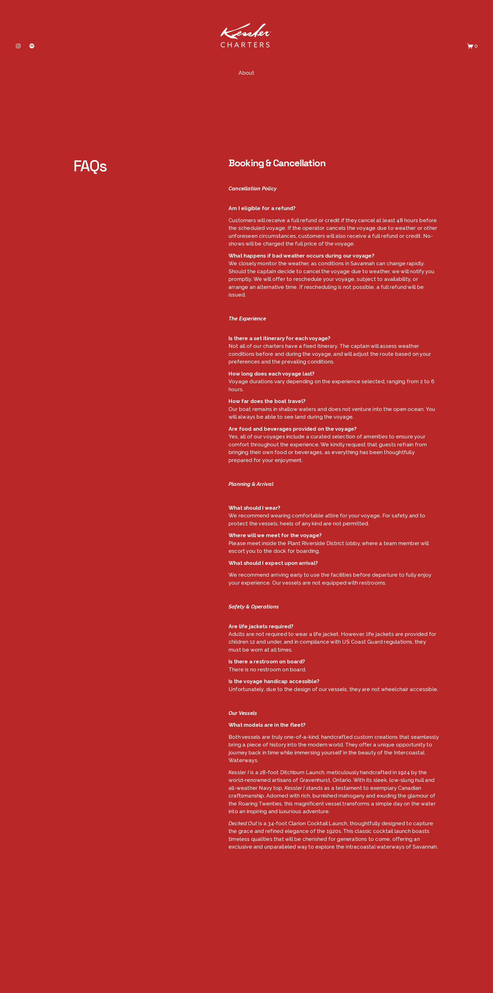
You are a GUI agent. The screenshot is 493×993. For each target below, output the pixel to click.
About (246, 73)
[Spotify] (32, 46)
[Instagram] (18, 46)
